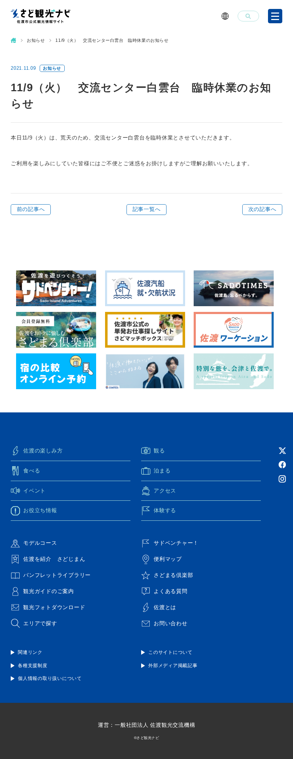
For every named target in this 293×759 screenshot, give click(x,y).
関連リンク (30, 652)
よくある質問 (171, 591)
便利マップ (168, 559)
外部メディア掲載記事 (173, 665)
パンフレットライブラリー (57, 575)
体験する (165, 510)
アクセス (165, 491)
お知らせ (36, 40)
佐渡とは (165, 607)
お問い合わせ (171, 623)
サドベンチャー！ (176, 543)
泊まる (162, 470)
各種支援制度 (33, 665)
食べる (31, 470)
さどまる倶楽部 (173, 575)
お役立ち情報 (40, 510)
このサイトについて (170, 652)
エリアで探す (40, 623)
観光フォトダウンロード (54, 607)
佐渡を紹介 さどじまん (54, 559)
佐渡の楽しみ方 (43, 450)
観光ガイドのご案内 (48, 591)
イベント (34, 491)
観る (159, 450)
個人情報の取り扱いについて (50, 678)
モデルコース (40, 543)
